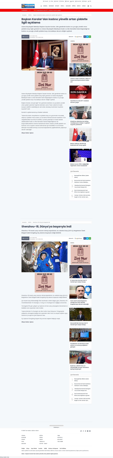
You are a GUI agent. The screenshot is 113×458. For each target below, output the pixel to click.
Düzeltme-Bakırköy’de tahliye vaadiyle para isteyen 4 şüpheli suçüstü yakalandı (57, 10)
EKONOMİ (51, 6)
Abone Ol (71, 36)
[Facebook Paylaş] (85, 36)
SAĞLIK (84, 6)
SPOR (62, 6)
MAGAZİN (68, 6)
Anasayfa (24, 15)
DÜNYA (78, 6)
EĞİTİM (73, 6)
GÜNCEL (45, 6)
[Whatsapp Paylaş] (90, 36)
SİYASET (57, 6)
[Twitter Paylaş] (87, 36)
